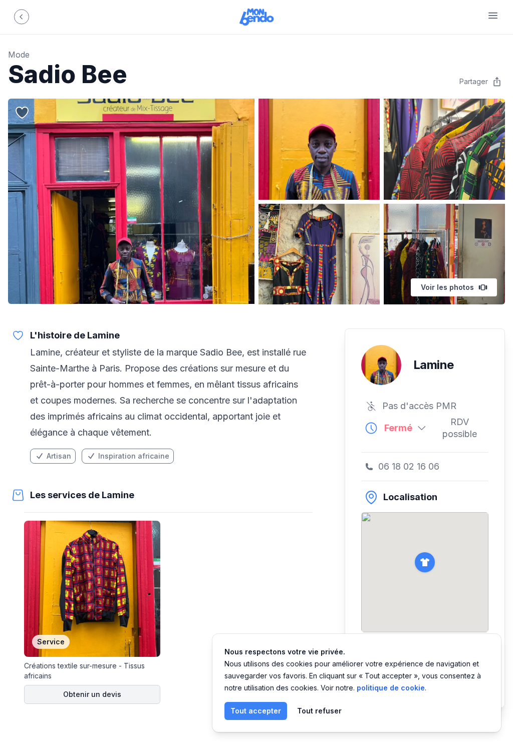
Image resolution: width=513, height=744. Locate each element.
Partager (473, 81)
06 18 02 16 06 (408, 466)
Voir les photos (447, 287)
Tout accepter (255, 710)
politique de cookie (391, 687)
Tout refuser (319, 710)
